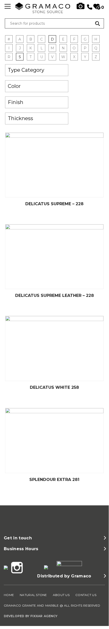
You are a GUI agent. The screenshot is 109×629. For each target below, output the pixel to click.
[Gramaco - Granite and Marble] (54, 12)
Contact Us (85, 595)
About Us (61, 595)
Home (9, 595)
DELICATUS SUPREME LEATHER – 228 (54, 295)
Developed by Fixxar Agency (30, 616)
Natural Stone (33, 595)
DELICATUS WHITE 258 (54, 387)
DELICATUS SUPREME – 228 (54, 203)
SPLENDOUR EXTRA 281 (54, 479)
